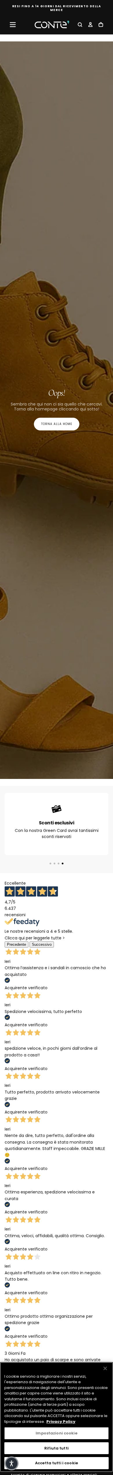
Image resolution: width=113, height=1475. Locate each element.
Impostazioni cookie (56, 1433)
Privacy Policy (60, 1421)
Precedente (16, 944)
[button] (12, 24)
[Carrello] (101, 25)
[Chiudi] (105, 1368)
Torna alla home (56, 424)
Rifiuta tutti (56, 1448)
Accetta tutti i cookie (56, 1463)
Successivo (42, 944)
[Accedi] (90, 25)
